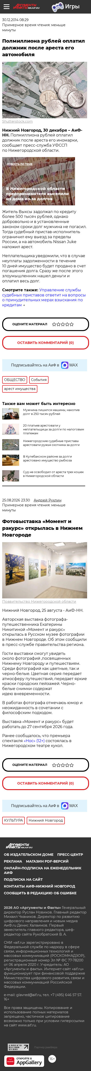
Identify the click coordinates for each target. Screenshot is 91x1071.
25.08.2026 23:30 (16, 500)
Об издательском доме (28, 854)
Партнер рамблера (45, 1047)
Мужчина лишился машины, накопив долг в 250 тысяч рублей (51, 412)
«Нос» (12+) (34, 740)
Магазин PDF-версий (47, 861)
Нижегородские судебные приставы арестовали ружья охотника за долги (51, 443)
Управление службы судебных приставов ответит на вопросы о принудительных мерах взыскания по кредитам (44, 297)
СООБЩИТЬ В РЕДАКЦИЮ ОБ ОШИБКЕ (40, 893)
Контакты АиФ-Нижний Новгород (39, 886)
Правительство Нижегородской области (39, 601)
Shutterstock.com (17, 121)
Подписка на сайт (23, 879)
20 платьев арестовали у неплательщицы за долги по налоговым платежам (53, 429)
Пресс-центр (70, 854)
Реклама (13, 861)
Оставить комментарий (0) (45, 343)
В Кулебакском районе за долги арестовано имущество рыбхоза (47, 458)
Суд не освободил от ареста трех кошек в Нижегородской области (53, 474)
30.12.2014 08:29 (15, 20)
